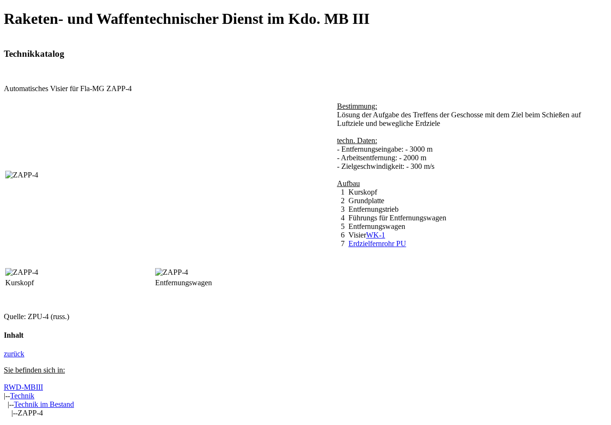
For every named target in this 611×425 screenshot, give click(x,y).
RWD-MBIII (23, 387)
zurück (14, 354)
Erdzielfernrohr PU (377, 243)
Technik (22, 396)
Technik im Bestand (44, 404)
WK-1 (375, 235)
